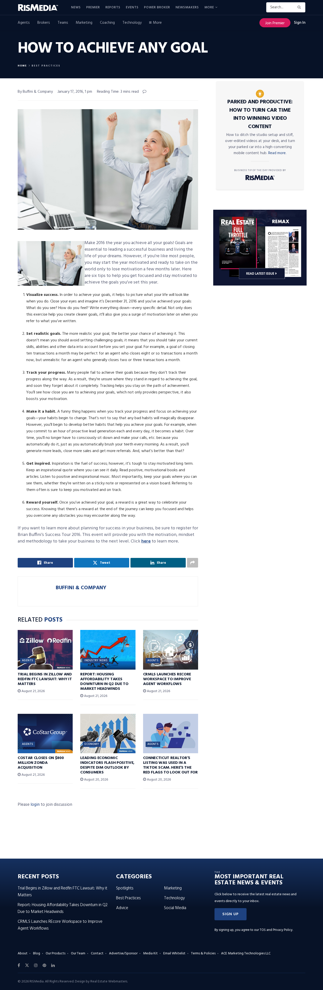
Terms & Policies (203, 953)
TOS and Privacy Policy (276, 930)
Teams (63, 23)
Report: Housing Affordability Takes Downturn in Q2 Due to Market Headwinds (104, 681)
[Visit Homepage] (41, 7)
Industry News (96, 660)
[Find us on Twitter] (27, 965)
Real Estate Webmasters (108, 981)
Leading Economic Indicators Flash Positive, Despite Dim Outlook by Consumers (107, 765)
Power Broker (157, 7)
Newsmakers (187, 7)
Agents (24, 23)
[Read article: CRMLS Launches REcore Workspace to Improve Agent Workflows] (170, 649)
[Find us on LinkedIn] (53, 965)
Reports (112, 7)
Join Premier (275, 23)
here (146, 541)
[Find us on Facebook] (19, 965)
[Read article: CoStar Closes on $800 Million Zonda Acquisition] (45, 733)
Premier (93, 7)
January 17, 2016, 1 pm (75, 92)
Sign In (299, 23)
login (35, 804)
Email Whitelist (174, 953)
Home (22, 66)
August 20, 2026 (95, 780)
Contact (97, 953)
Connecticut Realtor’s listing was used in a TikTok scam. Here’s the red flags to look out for (170, 765)
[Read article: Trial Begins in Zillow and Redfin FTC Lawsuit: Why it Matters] (45, 649)
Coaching (107, 23)
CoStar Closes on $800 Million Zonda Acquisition (41, 763)
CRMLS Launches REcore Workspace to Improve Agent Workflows (167, 679)
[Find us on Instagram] (36, 965)
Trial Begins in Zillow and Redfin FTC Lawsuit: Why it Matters (45, 679)
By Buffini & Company (35, 92)
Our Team (78, 953)
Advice (122, 908)
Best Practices (46, 66)
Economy (92, 744)
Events (132, 7)
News (76, 7)
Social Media (175, 908)
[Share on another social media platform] (192, 563)
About (23, 953)
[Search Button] (300, 7)
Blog (36, 953)
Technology (132, 23)
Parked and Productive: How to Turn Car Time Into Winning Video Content (260, 114)
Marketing (84, 23)
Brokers (43, 23)
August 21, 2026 (33, 691)
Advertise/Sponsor (123, 953)
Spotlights (124, 888)
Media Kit (150, 953)
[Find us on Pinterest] (44, 965)
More (209, 7)
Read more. (277, 153)
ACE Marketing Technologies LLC (246, 953)
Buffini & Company (81, 588)
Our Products (55, 953)
